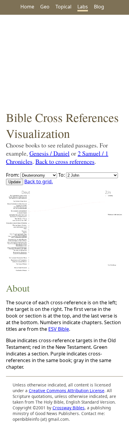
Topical (63, 6)
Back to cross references (64, 161)
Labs (82, 6)
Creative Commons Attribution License (66, 390)
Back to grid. (38, 181)
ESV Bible (58, 329)
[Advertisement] (64, 62)
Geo (45, 6)
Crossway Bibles (68, 408)
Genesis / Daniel (49, 153)
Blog (99, 6)
